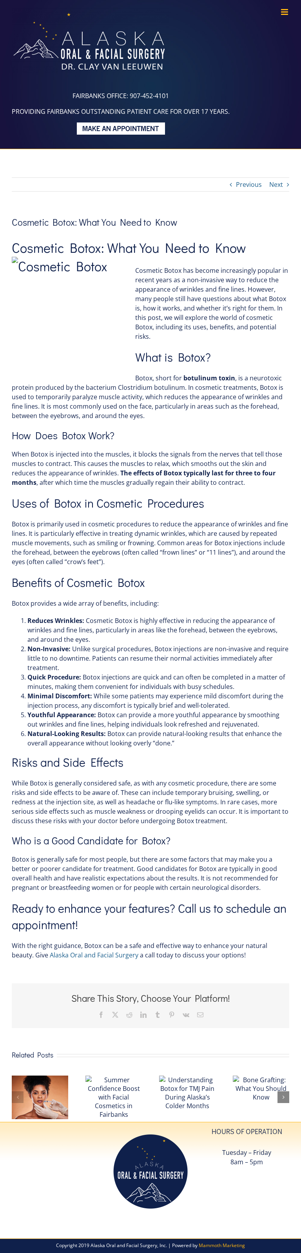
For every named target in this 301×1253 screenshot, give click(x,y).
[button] (18, 1097)
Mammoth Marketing (222, 1245)
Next (276, 184)
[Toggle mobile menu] (285, 12)
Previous (249, 184)
